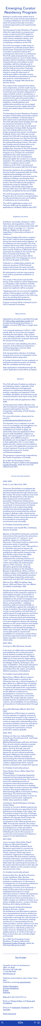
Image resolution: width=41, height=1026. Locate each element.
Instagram (16, 1008)
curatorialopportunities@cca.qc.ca (17, 299)
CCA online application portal (18, 321)
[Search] (2, 1023)
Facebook (25, 1008)
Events (6, 990)
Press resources (9, 1014)
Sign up (6, 997)
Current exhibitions (11, 988)
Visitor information (10, 986)
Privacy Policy (16, 1001)
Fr (35, 1023)
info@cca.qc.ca (9, 974)
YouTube (6, 1010)
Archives (6, 993)
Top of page (20, 958)
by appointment (24, 982)
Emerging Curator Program (14, 943)
